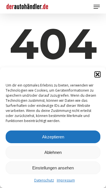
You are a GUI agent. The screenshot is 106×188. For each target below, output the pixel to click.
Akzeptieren (53, 136)
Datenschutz (44, 180)
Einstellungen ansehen (53, 167)
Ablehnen (53, 152)
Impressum (66, 180)
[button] (97, 74)
